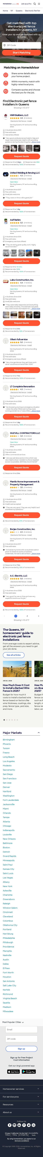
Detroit (6, 852)
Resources (8, 1104)
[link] (21, 121)
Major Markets (12, 733)
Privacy (7, 1134)
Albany (6, 882)
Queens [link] (19, 11)
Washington (8, 796)
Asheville (7, 890)
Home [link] (5, 11)
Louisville (7, 834)
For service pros (11, 1097)
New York (7, 886)
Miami (6, 808)
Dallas (6, 964)
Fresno (6, 752)
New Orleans (9, 839)
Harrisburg (8, 934)
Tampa (6, 817)
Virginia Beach (10, 998)
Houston (7, 977)
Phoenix (7, 744)
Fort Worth (8, 972)
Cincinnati (8, 912)
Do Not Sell (23, 1134)
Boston (6, 847)
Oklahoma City (10, 925)
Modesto (7, 765)
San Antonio (9, 981)
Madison (7, 1007)
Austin (6, 959)
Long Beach (8, 757)
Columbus (8, 921)
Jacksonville (9, 804)
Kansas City (8, 869)
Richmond (8, 994)
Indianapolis (8, 830)
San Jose (7, 783)
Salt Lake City (9, 985)
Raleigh (6, 903)
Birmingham (9, 739)
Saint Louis (8, 873)
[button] (6, 148)
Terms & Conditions (22, 1141)
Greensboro (9, 899)
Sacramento (9, 770)
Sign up (21, 1049)
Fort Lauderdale (11, 800)
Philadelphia (9, 938)
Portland (7, 929)
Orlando (7, 813)
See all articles (14, 655)
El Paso (6, 968)
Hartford (7, 791)
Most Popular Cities (11, 1022)
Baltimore (7, 843)
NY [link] (12, 11)
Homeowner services (13, 1089)
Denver (6, 787)
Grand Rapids (9, 856)
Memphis (7, 951)
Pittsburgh (8, 942)
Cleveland (8, 916)
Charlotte (7, 895)
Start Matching (21, 52)
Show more (36, 142)
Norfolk (6, 990)
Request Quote (21, 156)
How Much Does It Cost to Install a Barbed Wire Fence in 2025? (16, 688)
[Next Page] (38, 616)
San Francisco (9, 778)
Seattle (6, 1003)
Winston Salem (10, 908)
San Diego (8, 774)
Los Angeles (9, 761)
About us (7, 1112)
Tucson (6, 748)
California (14, 1134)
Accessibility (33, 1134)
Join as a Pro (26, 4)
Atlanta (6, 821)
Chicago (7, 826)
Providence (8, 946)
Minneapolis (8, 860)
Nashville (7, 955)
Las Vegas (8, 877)
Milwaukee (8, 1011)
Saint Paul (7, 865)
